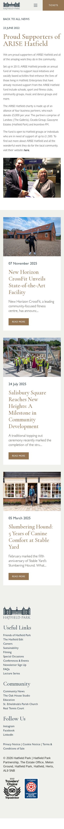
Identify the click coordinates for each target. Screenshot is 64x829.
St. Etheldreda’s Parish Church (20, 704)
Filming (7, 652)
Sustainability (10, 648)
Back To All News (16, 19)
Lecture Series (11, 673)
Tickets (53, 5)
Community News (14, 691)
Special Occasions (13, 656)
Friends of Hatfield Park (17, 635)
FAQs (6, 669)
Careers (7, 643)
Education (9, 699)
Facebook (9, 730)
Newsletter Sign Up (14, 665)
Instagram (8, 726)
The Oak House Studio (16, 695)
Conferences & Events (16, 660)
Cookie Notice (31, 744)
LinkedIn (8, 734)
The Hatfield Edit (13, 639)
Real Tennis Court (13, 708)
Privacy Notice (11, 744)
